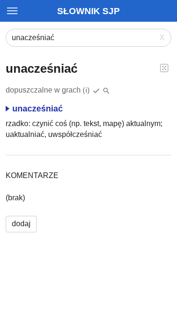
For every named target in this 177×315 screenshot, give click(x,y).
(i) (86, 90)
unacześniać (37, 108)
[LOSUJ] (164, 67)
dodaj (21, 224)
